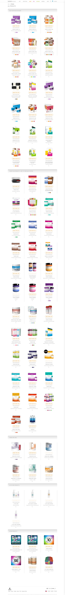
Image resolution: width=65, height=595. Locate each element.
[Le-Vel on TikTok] (55, 588)
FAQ (20, 591)
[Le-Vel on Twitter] (49, 588)
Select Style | (32, 70)
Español (52, 591)
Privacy (12, 591)
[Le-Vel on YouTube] (53, 588)
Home (9, 4)
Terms (9, 591)
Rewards (43, 1)
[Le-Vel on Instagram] (51, 588)
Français (55, 591)
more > (53, 54)
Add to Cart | (32, 48)
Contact (15, 591)
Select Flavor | (49, 25)
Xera (34, 1)
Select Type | (16, 25)
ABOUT (48, 1)
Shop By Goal (25, 1)
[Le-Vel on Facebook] (47, 588)
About (18, 591)
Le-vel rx (37, 1)
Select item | (32, 316)
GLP (30, 1)
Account (55, 1)
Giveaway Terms (24, 591)
